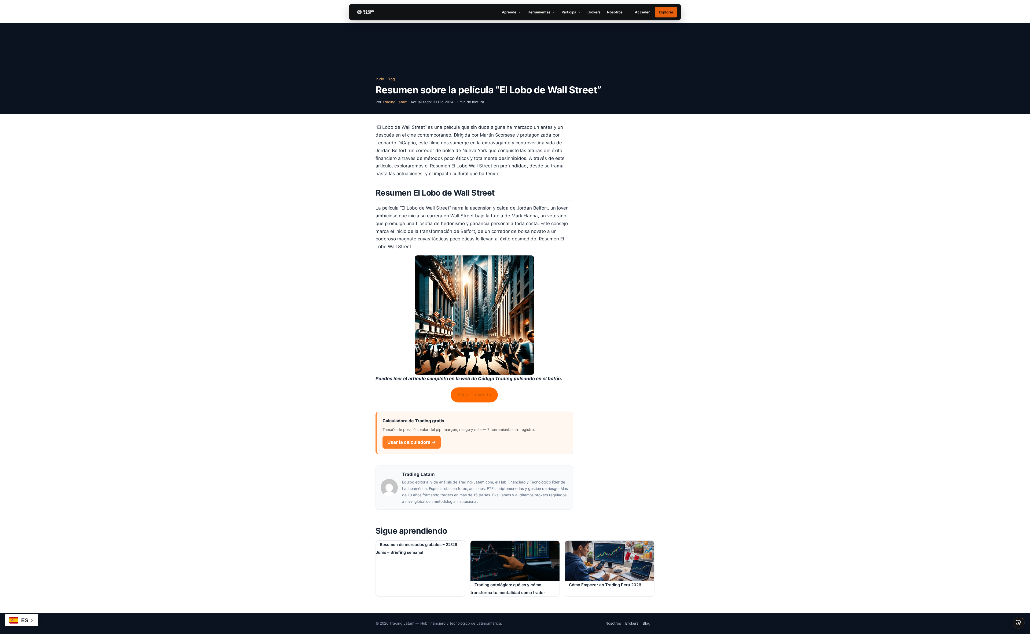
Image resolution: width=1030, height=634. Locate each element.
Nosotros (615, 12)
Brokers (594, 12)
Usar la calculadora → (411, 442)
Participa (569, 12)
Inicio (380, 79)
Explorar (666, 12)
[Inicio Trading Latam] (365, 12)
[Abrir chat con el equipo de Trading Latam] (1019, 623)
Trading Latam (394, 102)
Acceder (642, 12)
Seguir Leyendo (474, 394)
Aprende (509, 12)
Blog (391, 79)
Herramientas (539, 12)
